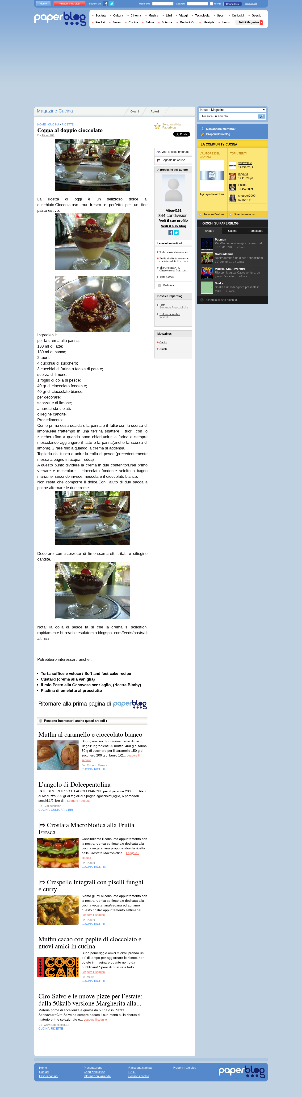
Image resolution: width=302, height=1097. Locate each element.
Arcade (209, 231)
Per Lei (100, 22)
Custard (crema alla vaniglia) (68, 679)
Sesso (117, 22)
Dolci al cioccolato (169, 314)
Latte (162, 305)
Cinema (136, 15)
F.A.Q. (132, 1072)
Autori (155, 111)
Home (43, 3)
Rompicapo (255, 231)
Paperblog (60, 19)
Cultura (118, 15)
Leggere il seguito (78, 800)
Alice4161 (48, 135)
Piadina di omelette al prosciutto (71, 690)
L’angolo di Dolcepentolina (74, 784)
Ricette (163, 348)
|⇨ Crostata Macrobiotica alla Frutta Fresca (86, 828)
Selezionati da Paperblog (171, 126)
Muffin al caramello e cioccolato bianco (90, 734)
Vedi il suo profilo (173, 220)
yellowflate (245, 163)
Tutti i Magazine (249, 22)
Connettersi (232, 4)
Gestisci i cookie (138, 1076)
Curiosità (238, 15)
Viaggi (183, 15)
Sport (220, 15)
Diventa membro (244, 214)
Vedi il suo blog (173, 226)
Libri (169, 15)
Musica (153, 15)
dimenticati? (251, 3)
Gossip (256, 15)
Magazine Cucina (55, 110)
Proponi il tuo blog (218, 134)
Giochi (134, 111)
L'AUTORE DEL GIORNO (210, 155)
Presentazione (93, 1067)
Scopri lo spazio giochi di (222, 300)
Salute (150, 22)
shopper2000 (247, 195)
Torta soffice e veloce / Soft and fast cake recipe (86, 673)
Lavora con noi (48, 1076)
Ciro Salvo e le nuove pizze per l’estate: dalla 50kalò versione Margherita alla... (90, 999)
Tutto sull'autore (214, 214)
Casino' (233, 231)
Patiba (242, 185)
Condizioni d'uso (94, 1072)
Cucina (163, 342)
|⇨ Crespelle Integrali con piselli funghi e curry (90, 885)
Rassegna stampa (140, 1067)
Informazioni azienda (97, 1076)
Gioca (242, 247)
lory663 (243, 174)
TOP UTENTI (238, 153)
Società (101, 15)
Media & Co (187, 22)
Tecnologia (202, 15)
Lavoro (226, 22)
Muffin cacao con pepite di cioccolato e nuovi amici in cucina (89, 942)
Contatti (44, 1072)
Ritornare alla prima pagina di (75, 703)
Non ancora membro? (220, 129)
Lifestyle (208, 22)
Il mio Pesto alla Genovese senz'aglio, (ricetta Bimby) (91, 685)
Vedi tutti (168, 285)
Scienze (167, 22)
